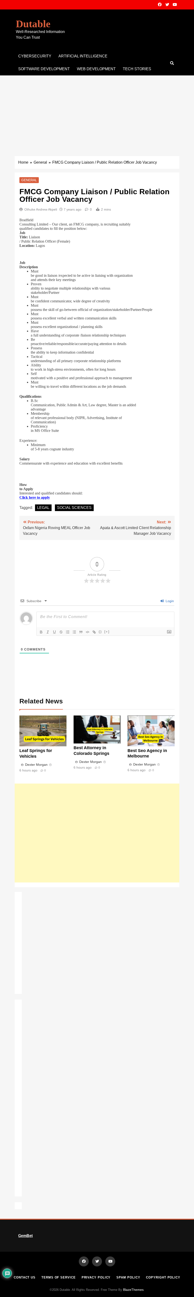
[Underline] (54, 632)
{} (100, 631)
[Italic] (47, 632)
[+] (107, 631)
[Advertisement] (97, 111)
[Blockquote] (81, 632)
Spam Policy (128, 1277)
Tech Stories (137, 69)
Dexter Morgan (36, 764)
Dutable (33, 23)
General (29, 180)
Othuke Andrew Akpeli (40, 209)
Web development (96, 69)
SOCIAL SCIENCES (74, 508)
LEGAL (43, 508)
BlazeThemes (133, 1290)
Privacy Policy (96, 1277)
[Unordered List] (74, 632)
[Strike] (61, 632)
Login (169, 601)
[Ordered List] (67, 632)
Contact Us (24, 1277)
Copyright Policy (163, 1277)
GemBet (25, 1236)
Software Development (44, 69)
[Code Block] (87, 632)
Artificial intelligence (82, 56)
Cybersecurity (34, 56)
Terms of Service (58, 1277)
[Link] (94, 632)
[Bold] (41, 632)
